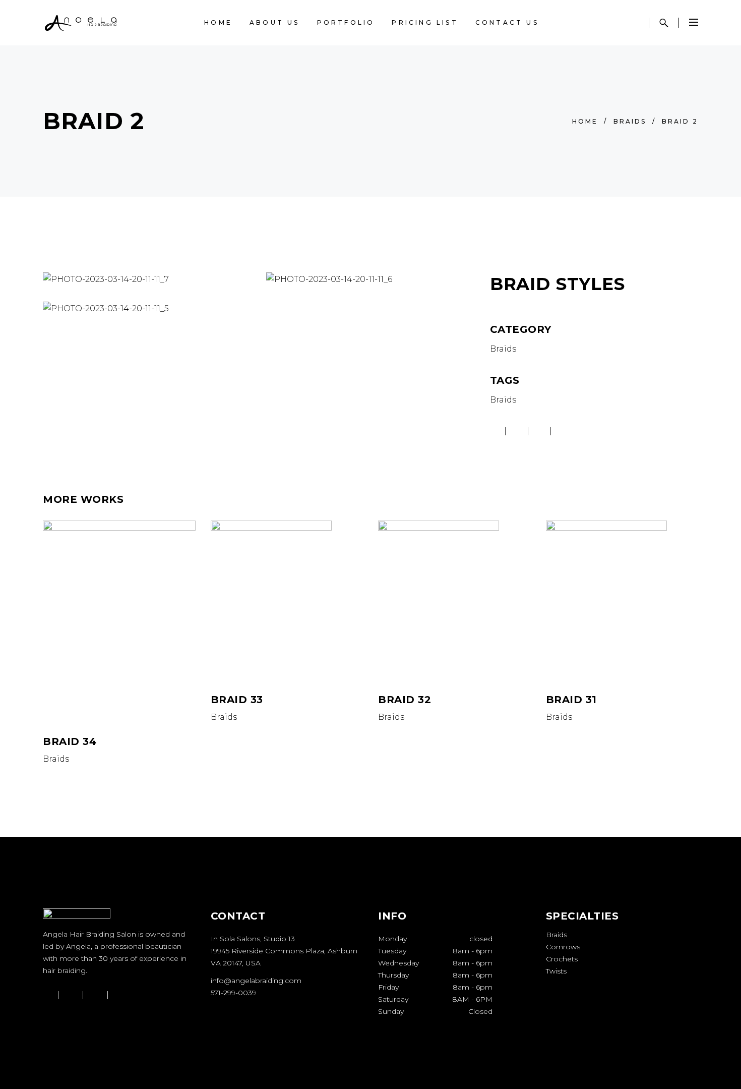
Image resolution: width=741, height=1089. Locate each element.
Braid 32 (404, 700)
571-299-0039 (233, 992)
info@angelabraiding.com (256, 980)
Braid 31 (571, 700)
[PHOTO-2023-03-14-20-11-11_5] (147, 309)
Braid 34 (69, 741)
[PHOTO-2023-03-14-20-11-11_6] (370, 279)
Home (585, 121)
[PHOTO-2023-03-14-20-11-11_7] (147, 279)
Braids (629, 121)
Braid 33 (237, 700)
